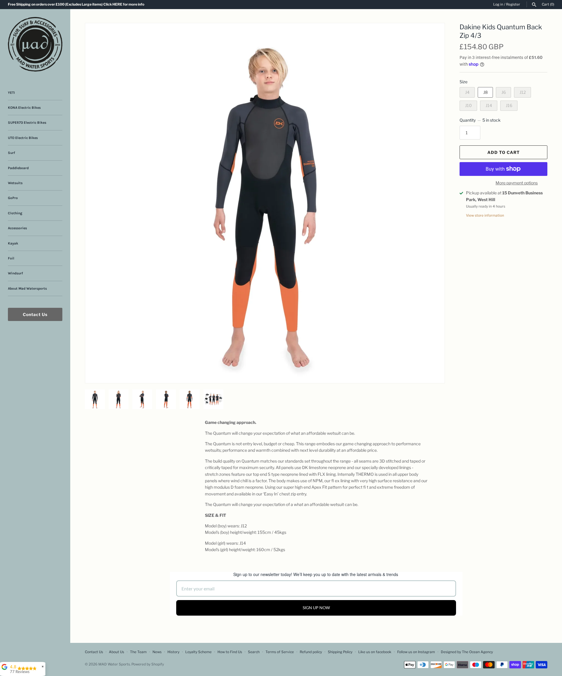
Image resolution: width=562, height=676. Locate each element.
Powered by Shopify (147, 664)
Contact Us (35, 314)
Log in (498, 4)
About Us (116, 652)
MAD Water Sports (114, 664)
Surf (11, 153)
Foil (11, 258)
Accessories (17, 228)
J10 (468, 105)
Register (513, 4)
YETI (11, 93)
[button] (432, 34)
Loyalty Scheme (198, 652)
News (157, 652)
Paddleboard (18, 168)
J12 (523, 92)
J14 (489, 105)
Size (463, 81)
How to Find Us (229, 652)
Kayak (13, 243)
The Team (138, 652)
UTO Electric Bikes (23, 138)
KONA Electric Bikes (24, 108)
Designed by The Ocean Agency (467, 652)
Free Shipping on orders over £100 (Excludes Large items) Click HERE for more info (76, 4)
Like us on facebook (374, 652)
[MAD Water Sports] (35, 44)
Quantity (480, 120)
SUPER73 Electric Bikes (27, 122)
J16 (509, 105)
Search (254, 652)
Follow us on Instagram (416, 652)
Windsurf (15, 273)
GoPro (13, 198)
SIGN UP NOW (316, 607)
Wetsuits (15, 183)
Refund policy (311, 652)
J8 (485, 92)
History (173, 652)
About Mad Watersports (27, 288)
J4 (467, 92)
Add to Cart (503, 152)
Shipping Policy (340, 652)
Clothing (15, 213)
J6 (503, 92)
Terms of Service (279, 652)
